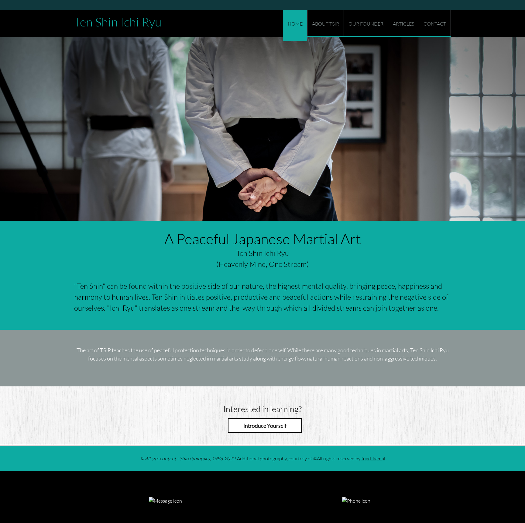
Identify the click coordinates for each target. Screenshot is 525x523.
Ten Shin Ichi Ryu (118, 22)
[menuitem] (295, 25)
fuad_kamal (373, 458)
